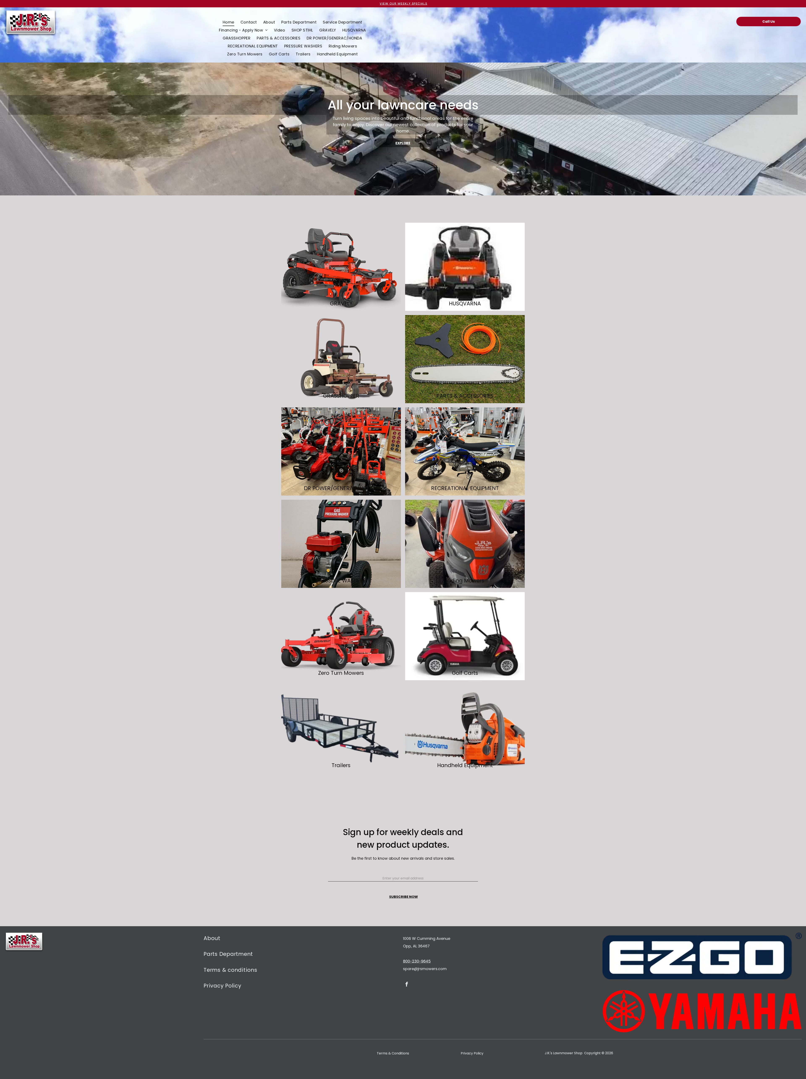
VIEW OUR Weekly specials (403, 3)
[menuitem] (228, 22)
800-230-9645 (417, 961)
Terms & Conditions (393, 1053)
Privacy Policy (472, 1053)
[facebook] (406, 985)
